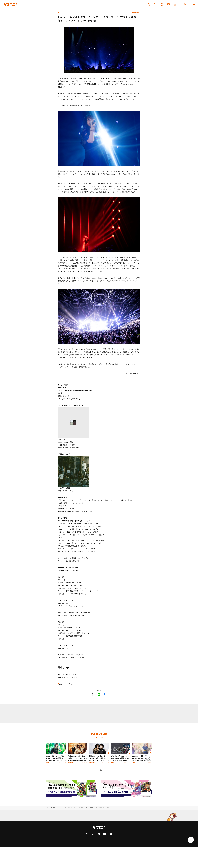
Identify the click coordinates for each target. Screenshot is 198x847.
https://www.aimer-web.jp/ (67, 677)
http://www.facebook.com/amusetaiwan (72, 606)
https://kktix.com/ (64, 603)
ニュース (62, 684)
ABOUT (99, 840)
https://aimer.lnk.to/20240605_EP (70, 399)
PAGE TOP (191, 840)
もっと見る (99, 770)
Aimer (82, 84)
